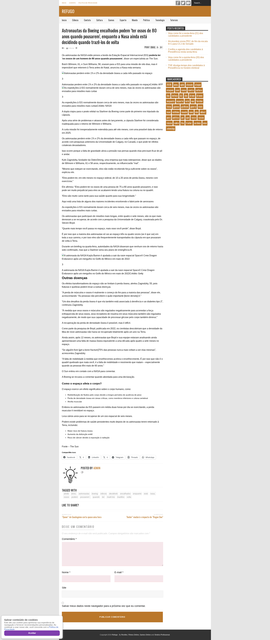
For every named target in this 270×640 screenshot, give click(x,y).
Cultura (99, 20)
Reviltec (124, 635)
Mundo (135, 20)
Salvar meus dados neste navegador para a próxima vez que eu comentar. (104, 606)
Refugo (68, 11)
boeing (95, 493)
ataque (198, 84)
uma (205, 123)
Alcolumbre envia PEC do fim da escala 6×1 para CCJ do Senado (188, 42)
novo (191, 112)
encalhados (125, 493)
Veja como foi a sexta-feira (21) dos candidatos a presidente (185, 34)
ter (103, 497)
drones (200, 95)
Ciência (75, 20)
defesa (175, 95)
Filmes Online (133, 635)
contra (191, 90)
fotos (169, 106)
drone (192, 95)
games (176, 106)
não (196, 112)
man (168, 112)
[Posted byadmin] (71, 482)
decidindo (113, 493)
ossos (66, 497)
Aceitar (32, 633)
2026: (169, 84)
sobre (176, 123)
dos (186, 95)
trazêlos (120, 497)
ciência (103, 493)
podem (75, 497)
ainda (66, 493)
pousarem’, (85, 497)
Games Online (145, 635)
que (187, 117)
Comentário (69, 539)
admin (96, 468)
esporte (180, 101)
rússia (169, 123)
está (146, 493)
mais (200, 106)
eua (192, 101)
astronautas (84, 493)
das (168, 95)
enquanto (137, 493)
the (182, 123)
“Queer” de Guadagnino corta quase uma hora (81, 517)
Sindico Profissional (162, 635)
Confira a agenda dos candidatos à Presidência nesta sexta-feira (185, 50)
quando (96, 497)
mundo (184, 112)
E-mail (118, 572)
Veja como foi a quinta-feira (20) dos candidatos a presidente (186, 58)
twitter (183, 3)
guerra (193, 106)
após (182, 84)
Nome (66, 572)
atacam (189, 84)
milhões (175, 112)
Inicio (64, 3)
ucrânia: (197, 123)
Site (64, 587)
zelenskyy (171, 128)
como (183, 90)
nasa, (152, 493)
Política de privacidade (87, 3)
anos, (73, 493)
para (168, 117)
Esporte (123, 20)
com (177, 90)
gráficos (184, 106)
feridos (199, 101)
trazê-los (111, 497)
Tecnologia (160, 20)
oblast (203, 112)
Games (111, 20)
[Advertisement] (187, 157)
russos (201, 117)
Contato (72, 3)
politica (176, 117)
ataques (170, 90)
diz (181, 95)
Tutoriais (174, 20)
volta (129, 497)
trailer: (189, 123)
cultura (199, 90)
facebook (178, 3)
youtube (188, 3)
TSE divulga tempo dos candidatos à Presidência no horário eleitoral (186, 66)
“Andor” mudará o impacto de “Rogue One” (144, 517)
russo (193, 117)
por (182, 117)
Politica (146, 20)
